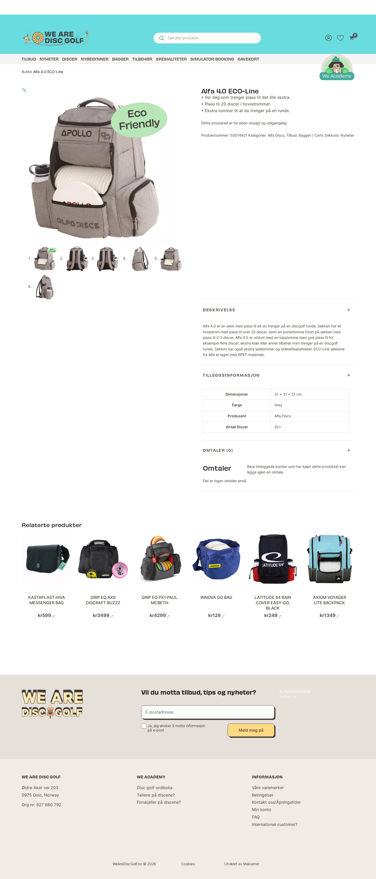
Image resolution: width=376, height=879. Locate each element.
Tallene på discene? (156, 795)
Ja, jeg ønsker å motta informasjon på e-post (176, 727)
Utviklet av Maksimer (241, 864)
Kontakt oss (288, 696)
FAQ (256, 816)
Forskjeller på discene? (159, 802)
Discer (69, 58)
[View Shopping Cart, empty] (351, 38)
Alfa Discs (276, 135)
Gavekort (248, 58)
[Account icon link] (328, 38)
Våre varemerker (268, 787)
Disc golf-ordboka (154, 787)
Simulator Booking (212, 58)
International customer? (274, 824)
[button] (24, 90)
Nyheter (49, 58)
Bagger (120, 58)
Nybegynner (94, 58)
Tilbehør (142, 58)
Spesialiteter (171, 58)
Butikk (27, 71)
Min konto (261, 809)
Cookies (188, 864)
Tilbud (29, 58)
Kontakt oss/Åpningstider (276, 802)
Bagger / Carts (311, 135)
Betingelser (262, 795)
